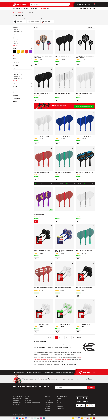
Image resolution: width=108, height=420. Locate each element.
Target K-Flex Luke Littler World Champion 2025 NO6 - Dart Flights (43, 213)
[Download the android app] (90, 405)
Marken (58, 404)
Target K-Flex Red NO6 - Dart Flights (62, 213)
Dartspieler (34, 8)
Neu (57, 400)
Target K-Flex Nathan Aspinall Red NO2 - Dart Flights (43, 288)
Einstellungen (47, 410)
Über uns (27, 396)
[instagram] (80, 397)
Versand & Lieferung (17, 398)
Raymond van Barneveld (41, 359)
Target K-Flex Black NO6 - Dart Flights (63, 56)
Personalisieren (60, 406)
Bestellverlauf (48, 406)
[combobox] (50, 4)
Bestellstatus (47, 404)
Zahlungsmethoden (17, 402)
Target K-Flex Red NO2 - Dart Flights (41, 172)
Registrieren (47, 400)
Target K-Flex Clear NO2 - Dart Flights (83, 213)
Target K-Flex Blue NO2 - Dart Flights (62, 136)
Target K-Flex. (58, 350)
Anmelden (47, 398)
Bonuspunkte (28, 400)
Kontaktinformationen (17, 396)
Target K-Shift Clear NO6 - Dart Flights (42, 324)
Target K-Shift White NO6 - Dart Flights (84, 324)
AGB (85, 414)
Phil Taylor (49, 359)
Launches (26, 8)
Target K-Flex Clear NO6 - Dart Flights (62, 93)
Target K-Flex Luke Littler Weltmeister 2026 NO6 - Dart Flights (64, 251)
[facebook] (77, 397)
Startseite (20, 12)
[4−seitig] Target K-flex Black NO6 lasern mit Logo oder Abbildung (85, 57)
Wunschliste (47, 408)
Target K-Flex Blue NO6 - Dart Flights (83, 136)
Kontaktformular (16, 404)
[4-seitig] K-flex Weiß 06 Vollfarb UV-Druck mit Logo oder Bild (43, 57)
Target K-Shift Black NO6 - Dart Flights (42, 250)
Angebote (59, 398)
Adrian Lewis (54, 359)
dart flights (25, 12)
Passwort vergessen (49, 402)
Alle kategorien (16, 8)
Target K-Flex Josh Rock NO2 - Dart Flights (84, 172)
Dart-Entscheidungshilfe (62, 396)
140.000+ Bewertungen (90, 1)
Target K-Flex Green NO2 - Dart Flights (84, 250)
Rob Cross (59, 359)
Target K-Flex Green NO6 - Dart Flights (63, 172)
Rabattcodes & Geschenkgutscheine (32, 402)
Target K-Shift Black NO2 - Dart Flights (84, 287)
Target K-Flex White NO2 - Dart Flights (42, 136)
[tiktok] (86, 397)
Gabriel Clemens (66, 359)
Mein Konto (47, 396)
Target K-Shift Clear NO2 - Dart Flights (63, 287)
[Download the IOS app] (80, 405)
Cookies (93, 414)
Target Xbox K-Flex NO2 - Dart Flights (62, 324)
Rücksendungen (16, 400)
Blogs (26, 398)
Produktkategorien (60, 408)
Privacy (89, 414)
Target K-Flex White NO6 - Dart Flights (84, 93)
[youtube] (83, 397)
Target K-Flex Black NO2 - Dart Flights (42, 93)
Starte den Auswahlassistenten (84, 106)
